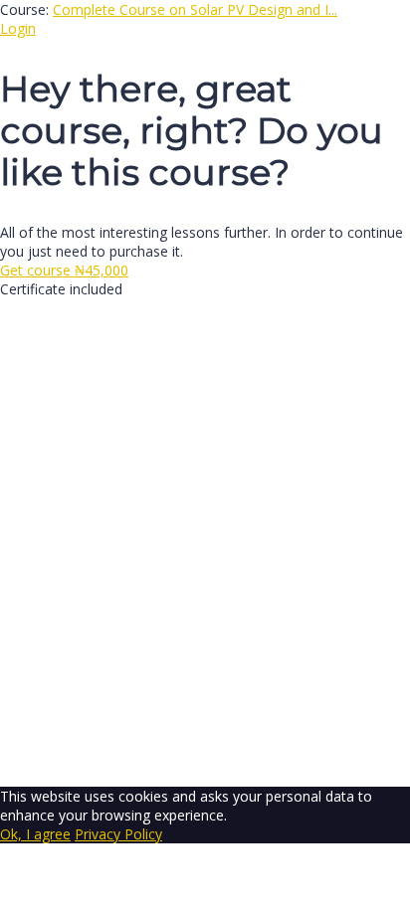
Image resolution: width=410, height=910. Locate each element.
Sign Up (112, 758)
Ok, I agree (35, 833)
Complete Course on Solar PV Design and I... (195, 9)
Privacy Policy (44, 528)
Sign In (159, 758)
